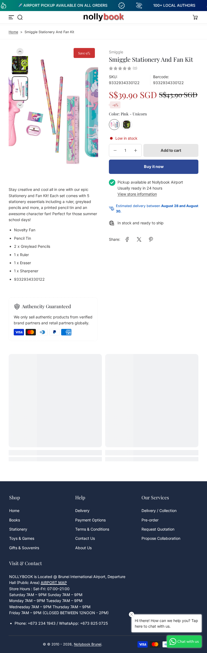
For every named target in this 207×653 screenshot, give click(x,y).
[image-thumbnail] (20, 63)
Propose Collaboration (161, 538)
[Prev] (19, 51)
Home (13, 32)
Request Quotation (158, 529)
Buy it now (154, 166)
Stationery (18, 529)
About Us (83, 547)
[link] (127, 239)
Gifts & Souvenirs (24, 547)
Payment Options (90, 520)
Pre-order (150, 520)
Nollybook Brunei (87, 644)
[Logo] (103, 17)
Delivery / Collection (159, 510)
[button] (20, 17)
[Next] (19, 105)
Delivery (82, 510)
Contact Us (85, 538)
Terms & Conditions (92, 529)
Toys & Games (21, 538)
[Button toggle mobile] (12, 17)
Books (14, 520)
